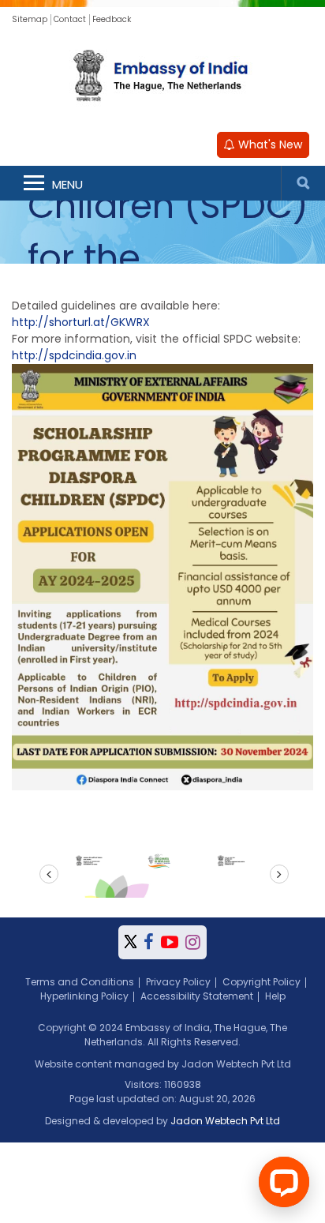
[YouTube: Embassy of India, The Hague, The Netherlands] (169, 942)
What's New (268, 144)
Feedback (111, 19)
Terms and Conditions (79, 982)
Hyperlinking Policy (84, 996)
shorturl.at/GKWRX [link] (81, 322)
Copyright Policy (261, 982)
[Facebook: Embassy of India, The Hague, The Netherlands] (149, 942)
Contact (70, 19)
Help (275, 996)
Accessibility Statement (196, 996)
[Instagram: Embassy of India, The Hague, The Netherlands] (192, 942)
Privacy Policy (178, 982)
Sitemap (29, 19)
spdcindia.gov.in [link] (74, 355)
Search (303, 183)
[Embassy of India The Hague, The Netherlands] (162, 77)
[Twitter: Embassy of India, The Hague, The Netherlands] (130, 942)
